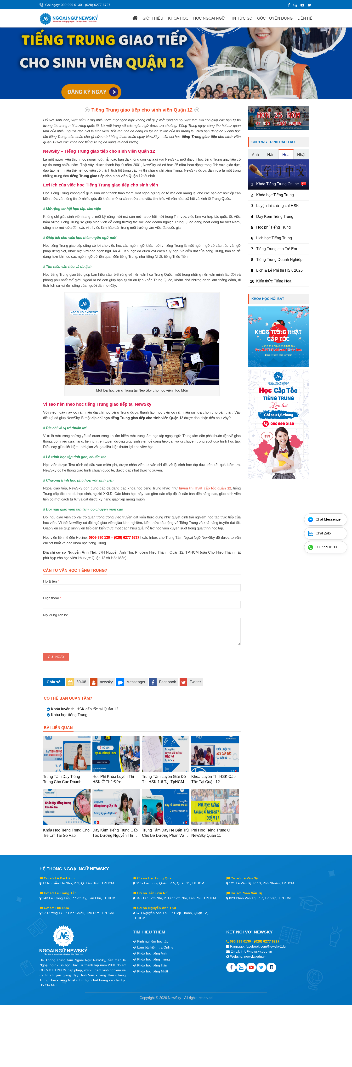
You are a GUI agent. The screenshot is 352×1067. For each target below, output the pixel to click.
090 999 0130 (71, 5)
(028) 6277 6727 (97, 5)
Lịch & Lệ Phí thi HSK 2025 (279, 270)
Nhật (301, 155)
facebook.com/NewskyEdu (266, 946)
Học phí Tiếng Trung (273, 227)
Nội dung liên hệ (55, 615)
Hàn (270, 155)
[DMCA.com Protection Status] (271, 967)
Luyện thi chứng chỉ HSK (277, 206)
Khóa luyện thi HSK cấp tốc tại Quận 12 (84, 709)
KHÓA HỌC (178, 18)
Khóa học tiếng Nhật (152, 971)
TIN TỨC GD (241, 18)
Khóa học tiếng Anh (152, 953)
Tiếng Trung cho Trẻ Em (276, 249)
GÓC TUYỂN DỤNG (275, 18)
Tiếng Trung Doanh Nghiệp (279, 260)
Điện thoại (52, 598)
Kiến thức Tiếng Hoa (273, 281)
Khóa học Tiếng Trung (275, 195)
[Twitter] (309, 5)
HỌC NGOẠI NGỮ (209, 18)
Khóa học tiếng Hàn (152, 965)
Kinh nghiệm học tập (152, 941)
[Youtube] (251, 967)
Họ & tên (51, 581)
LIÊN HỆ (304, 18)
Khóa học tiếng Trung (69, 715)
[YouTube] (302, 5)
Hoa (286, 155)
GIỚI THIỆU (152, 18)
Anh (255, 155)
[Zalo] (295, 5)
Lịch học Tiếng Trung (274, 238)
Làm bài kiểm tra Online (155, 947)
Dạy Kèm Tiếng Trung (274, 216)
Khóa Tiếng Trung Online (277, 184)
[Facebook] (289, 5)
